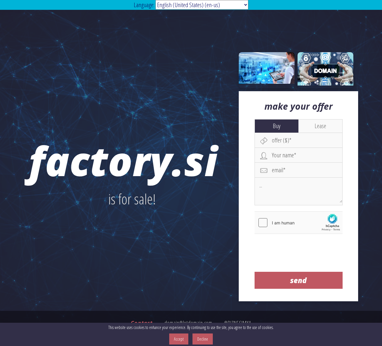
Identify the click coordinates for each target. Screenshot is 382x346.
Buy (277, 126)
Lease (320, 126)
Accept (179, 339)
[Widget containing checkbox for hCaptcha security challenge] (298, 222)
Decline (202, 339)
